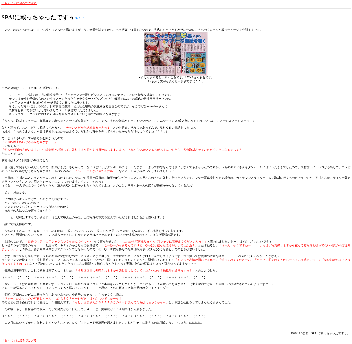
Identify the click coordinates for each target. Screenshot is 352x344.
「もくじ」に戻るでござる (19, 3)
